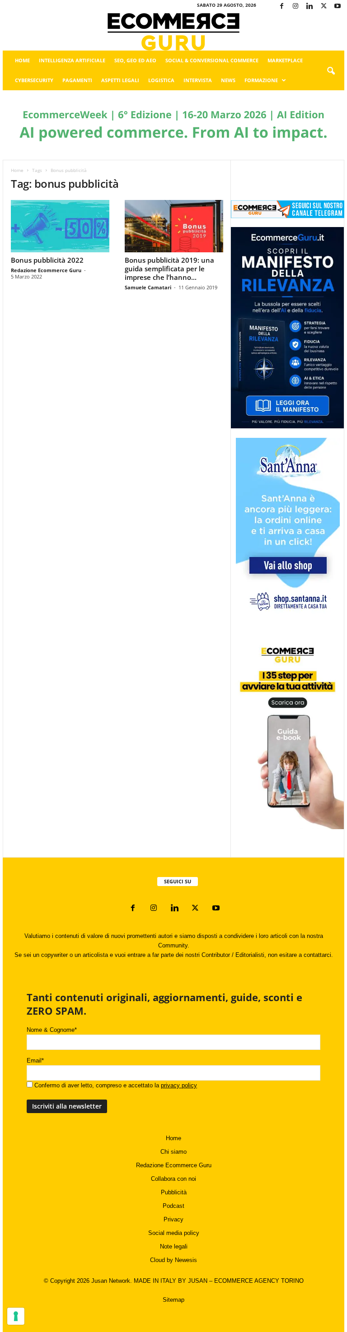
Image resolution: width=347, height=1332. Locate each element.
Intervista (197, 80)
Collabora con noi (173, 1178)
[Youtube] (337, 6)
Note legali (174, 1246)
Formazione (261, 80)
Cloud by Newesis (173, 1260)
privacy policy (179, 1085)
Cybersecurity (34, 80)
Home (22, 60)
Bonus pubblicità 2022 (47, 260)
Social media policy (173, 1233)
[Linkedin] (309, 6)
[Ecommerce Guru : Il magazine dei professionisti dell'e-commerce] (173, 32)
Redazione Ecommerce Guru (46, 270)
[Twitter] (323, 6)
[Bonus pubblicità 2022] (60, 226)
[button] (331, 71)
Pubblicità (174, 1192)
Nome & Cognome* (52, 1029)
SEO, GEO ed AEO (135, 60)
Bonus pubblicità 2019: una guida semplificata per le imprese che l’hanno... (169, 268)
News (228, 80)
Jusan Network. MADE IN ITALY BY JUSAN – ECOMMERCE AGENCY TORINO (197, 1280)
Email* (35, 1060)
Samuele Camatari (148, 287)
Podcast (173, 1205)
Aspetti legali (120, 80)
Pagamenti (77, 80)
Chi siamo (173, 1151)
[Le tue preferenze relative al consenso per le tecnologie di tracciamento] (15, 1316)
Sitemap (173, 1299)
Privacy (173, 1219)
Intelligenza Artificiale (72, 60)
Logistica (161, 80)
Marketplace (285, 60)
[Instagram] (295, 6)
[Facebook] (281, 6)
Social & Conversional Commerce (211, 60)
